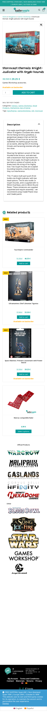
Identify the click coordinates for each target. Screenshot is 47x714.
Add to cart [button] (23, 263)
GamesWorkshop (24, 111)
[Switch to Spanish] (26, 683)
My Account (13, 678)
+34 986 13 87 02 (32, 672)
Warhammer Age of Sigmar (20, 108)
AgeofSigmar (12, 111)
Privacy (39, 681)
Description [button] (13, 124)
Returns (30, 681)
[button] (41, 25)
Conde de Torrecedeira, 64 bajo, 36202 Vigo (32, 669)
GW (32, 111)
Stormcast (39, 111)
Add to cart (28, 92)
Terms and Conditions (29, 678)
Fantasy (14, 106)
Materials (20, 681)
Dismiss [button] (6, 703)
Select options (23, 431)
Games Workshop (25, 106)
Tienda (29, 689)
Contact (10, 681)
